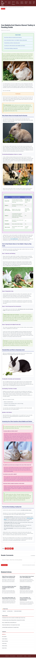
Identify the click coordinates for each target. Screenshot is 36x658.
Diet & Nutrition (17, 2)
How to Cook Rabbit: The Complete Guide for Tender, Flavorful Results (25, 599)
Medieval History (26, 2)
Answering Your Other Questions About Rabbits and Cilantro (14, 45)
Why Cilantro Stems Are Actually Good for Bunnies (13, 37)
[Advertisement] (18, 17)
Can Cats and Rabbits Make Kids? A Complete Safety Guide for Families (9, 587)
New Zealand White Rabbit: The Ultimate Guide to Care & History (9, 598)
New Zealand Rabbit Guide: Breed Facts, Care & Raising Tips (27, 577)
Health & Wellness (22, 2)
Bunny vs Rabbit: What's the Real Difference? (9, 622)
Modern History (30, 2)
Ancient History (9, 2)
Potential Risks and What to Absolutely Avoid (12, 42)
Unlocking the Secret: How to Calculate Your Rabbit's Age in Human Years (13, 617)
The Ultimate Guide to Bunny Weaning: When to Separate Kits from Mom (13, 620)
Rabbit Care (34, 2)
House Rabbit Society (14, 238)
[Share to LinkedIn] (8, 548)
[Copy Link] (13, 548)
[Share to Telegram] (10, 548)
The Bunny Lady (2, 3)
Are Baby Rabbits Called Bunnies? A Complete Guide (10, 627)
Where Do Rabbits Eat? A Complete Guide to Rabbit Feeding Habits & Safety (25, 587)
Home (6, 1)
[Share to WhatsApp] (6, 548)
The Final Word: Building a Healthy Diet (11, 48)
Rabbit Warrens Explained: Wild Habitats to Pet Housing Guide (8, 577)
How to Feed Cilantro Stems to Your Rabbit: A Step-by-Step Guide (15, 40)
